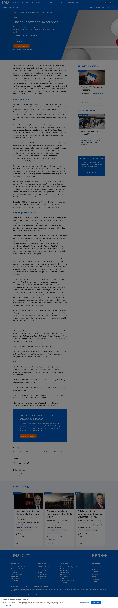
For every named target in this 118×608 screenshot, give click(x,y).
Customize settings (84, 602)
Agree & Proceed (96, 602)
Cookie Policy (7, 605)
